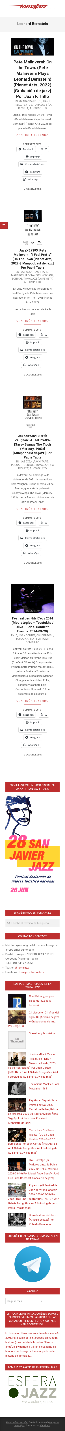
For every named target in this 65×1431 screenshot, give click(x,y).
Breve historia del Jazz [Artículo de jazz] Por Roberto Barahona (42, 1220)
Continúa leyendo (32, 135)
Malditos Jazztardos (26, 275)
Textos (27, 104)
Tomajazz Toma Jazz (31, 972)
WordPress (45, 1425)
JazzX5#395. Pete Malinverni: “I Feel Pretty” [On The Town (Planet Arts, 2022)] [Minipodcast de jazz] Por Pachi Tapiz (32, 258)
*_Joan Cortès (25, 635)
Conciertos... (44, 635)
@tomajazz (22, 967)
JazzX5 (25, 271)
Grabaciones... (28, 101)
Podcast (47, 275)
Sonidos (17, 278)
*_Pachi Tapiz (40, 271)
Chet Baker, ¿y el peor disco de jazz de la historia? (42, 1001)
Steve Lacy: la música (42, 1033)
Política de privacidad (17, 1422)
